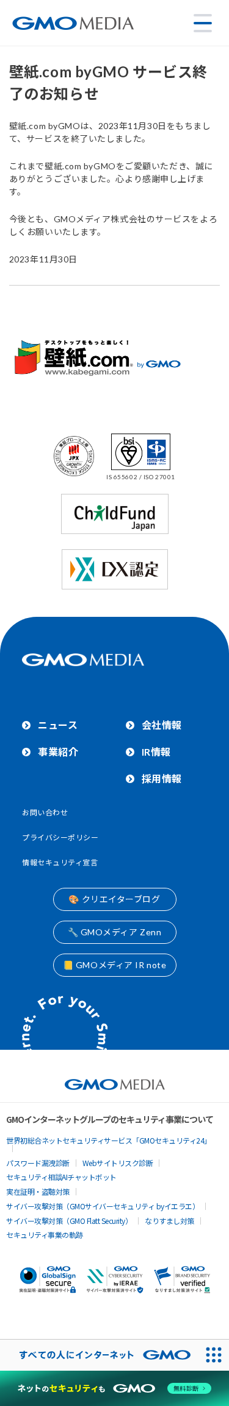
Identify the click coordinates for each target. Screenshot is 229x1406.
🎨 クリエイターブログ (114, 899)
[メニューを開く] (203, 23)
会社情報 (162, 725)
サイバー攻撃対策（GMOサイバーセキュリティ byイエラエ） (102, 1206)
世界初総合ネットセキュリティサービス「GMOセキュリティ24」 (108, 1140)
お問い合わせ (45, 812)
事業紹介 (58, 751)
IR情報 (156, 751)
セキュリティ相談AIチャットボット (61, 1177)
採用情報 (162, 778)
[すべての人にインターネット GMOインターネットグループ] (99, 1355)
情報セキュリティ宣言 (60, 862)
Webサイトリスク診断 (117, 1163)
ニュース (58, 725)
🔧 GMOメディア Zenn (115, 932)
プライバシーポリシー (60, 837)
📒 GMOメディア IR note (115, 965)
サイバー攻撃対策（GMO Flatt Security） (69, 1220)
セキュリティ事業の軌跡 (44, 1234)
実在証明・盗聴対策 (38, 1191)
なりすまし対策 (169, 1220)
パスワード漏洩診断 (38, 1163)
